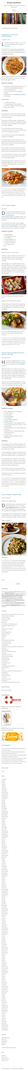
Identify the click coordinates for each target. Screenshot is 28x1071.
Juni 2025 (3, 801)
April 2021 (4, 882)
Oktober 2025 (4, 795)
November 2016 (5, 968)
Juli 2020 (3, 897)
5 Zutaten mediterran (11, 193)
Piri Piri (14, 344)
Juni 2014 (3, 1015)
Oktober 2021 (4, 873)
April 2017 (4, 960)
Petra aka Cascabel (5, 748)
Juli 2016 (3, 974)
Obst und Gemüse (17, 565)
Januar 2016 (4, 984)
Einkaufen (4, 630)
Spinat (6, 603)
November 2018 (5, 929)
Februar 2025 (4, 808)
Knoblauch (20, 597)
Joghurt (16, 596)
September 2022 (5, 855)
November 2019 (5, 910)
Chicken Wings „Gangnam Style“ (12, 494)
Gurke (12, 596)
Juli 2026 (3, 780)
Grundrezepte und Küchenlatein (8, 640)
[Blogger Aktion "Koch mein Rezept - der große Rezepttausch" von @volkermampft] (14, 729)
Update (3, 605)
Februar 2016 (4, 982)
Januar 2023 (4, 848)
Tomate (17, 603)
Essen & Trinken (21, 362)
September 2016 (5, 971)
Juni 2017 (3, 957)
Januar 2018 (4, 945)
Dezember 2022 (5, 850)
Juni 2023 (3, 840)
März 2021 (4, 884)
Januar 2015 (4, 1003)
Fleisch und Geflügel (21, 189)
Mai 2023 (3, 842)
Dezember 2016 (5, 966)
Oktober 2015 (4, 989)
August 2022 (4, 856)
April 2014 (4, 1018)
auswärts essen (5, 620)
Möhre (8, 600)
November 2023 (5, 832)
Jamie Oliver (13, 44)
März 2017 (4, 961)
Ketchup (14, 570)
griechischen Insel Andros (17, 49)
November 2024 (5, 813)
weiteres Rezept (16, 360)
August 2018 (4, 934)
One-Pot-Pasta (12, 224)
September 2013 (5, 1029)
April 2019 (4, 921)
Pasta (13, 195)
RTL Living (18, 509)
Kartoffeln (9, 597)
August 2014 (4, 1012)
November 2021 (5, 871)
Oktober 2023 (4, 834)
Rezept (14, 510)
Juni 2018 (3, 937)
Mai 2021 (3, 881)
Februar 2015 (4, 1002)
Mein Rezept (5, 481)
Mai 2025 (3, 803)
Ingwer (5, 570)
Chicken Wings (10, 342)
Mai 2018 (3, 939)
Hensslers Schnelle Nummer (7, 344)
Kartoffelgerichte (5, 645)
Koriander (7, 484)
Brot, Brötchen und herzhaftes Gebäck (9, 624)
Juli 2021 (3, 877)
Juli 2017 (3, 955)
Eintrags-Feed (4, 1057)
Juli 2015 (3, 994)
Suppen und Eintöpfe (6, 675)
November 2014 (5, 1007)
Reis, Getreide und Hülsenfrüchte (8, 602)
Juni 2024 (3, 821)
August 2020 (4, 895)
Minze (21, 598)
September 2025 (5, 797)
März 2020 (4, 903)
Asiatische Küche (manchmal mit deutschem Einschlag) (13, 614)
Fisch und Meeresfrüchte (7, 632)
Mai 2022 (3, 861)
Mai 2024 (3, 822)
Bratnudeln (22, 481)
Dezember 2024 (5, 811)
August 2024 (4, 818)
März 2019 (4, 923)
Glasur (17, 568)
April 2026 (4, 785)
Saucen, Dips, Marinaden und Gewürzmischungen (12, 670)
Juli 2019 (3, 916)
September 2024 (5, 816)
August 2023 (4, 837)
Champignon (17, 593)
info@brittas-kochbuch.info (10, 1047)
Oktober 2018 (4, 931)
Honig (3, 570)
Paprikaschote (21, 484)
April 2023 (4, 843)
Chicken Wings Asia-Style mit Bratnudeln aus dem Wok (13, 353)
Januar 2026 (4, 790)
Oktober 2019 (4, 911)
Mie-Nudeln (11, 484)
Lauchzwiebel (12, 598)
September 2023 (5, 835)
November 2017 (5, 949)
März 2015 (4, 1000)
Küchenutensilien (5, 649)
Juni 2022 (3, 860)
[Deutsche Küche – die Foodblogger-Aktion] (6, 725)
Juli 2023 (3, 839)
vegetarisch (15, 605)
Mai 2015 (3, 997)
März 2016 (4, 981)
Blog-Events (4, 622)
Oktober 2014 (4, 1008)
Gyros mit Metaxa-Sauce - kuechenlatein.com (11, 761)
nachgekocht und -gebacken (7, 192)
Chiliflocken (15, 342)
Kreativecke (4, 648)
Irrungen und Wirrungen (6, 643)
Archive (3, 771)
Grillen (3, 638)
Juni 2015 (3, 995)
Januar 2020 (4, 907)
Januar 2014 (4, 1023)
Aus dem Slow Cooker (6, 619)
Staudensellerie (11, 603)
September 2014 (5, 1010)
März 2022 (4, 864)
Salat (24, 602)
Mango (18, 598)
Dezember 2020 (5, 889)
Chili (14, 568)
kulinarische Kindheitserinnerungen (9, 651)
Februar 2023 (4, 847)
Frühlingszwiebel (14, 483)
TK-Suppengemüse (18, 195)
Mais (16, 598)
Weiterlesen (5, 557)
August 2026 (4, 779)
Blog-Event (9, 593)
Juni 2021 (3, 879)
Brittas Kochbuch (14, 3)
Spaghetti (3, 603)
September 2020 (5, 894)
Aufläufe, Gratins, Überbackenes (8, 615)
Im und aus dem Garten (6, 641)
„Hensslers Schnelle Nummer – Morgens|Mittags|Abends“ (13, 215)
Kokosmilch (4, 598)
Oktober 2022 (4, 853)
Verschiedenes (4, 680)
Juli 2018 (3, 936)
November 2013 (5, 1026)
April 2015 (4, 999)
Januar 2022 (4, 868)
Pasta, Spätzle (16, 192)
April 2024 (4, 824)
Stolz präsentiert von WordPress (17, 1068)
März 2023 (4, 845)
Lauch (7, 598)
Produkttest (4, 664)
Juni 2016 (3, 976)
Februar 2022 (4, 866)
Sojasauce (6, 571)
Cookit (3, 627)
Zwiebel (4, 606)
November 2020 (5, 890)
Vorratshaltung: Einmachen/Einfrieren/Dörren (11, 682)
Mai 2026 (3, 784)
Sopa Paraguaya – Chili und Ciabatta (9, 755)
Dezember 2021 (5, 869)
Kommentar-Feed (5, 1058)
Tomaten (22, 603)
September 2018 (5, 932)
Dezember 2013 (5, 1024)
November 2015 (5, 987)
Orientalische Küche (6, 659)
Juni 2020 (3, 898)
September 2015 (5, 991)
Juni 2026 (3, 782)
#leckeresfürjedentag (5, 591)
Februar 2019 (4, 924)
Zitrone (18, 344)
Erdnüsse (8, 483)
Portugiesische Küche (6, 662)
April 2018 (4, 940)
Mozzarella (4, 600)
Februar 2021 (4, 886)
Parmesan (4, 601)
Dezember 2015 (5, 986)
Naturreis (22, 570)
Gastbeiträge (4, 635)
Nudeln (10, 195)
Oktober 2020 (4, 892)
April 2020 (4, 902)
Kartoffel (4, 597)
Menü (14, 10)
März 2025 (4, 806)
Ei (23, 595)
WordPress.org (5, 1060)
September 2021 (5, 874)
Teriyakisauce (10, 416)
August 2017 (4, 953)
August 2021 (4, 876)
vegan (7, 605)
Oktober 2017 (4, 950)
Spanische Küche (5, 674)
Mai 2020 (3, 900)
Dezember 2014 (5, 1005)
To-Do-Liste (4, 677)
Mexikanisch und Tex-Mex (7, 654)
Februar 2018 (4, 944)
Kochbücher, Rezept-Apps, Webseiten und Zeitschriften (13, 190)
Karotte (20, 596)
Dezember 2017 (5, 947)
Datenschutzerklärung (6, 1068)
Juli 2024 (3, 819)
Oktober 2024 (4, 814)
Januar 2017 (4, 965)
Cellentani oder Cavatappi (19, 94)
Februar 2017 (4, 963)
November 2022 (5, 852)
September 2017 (5, 952)
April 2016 (4, 979)
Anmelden (4, 1055)
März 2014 (4, 1020)
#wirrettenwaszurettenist (15, 591)
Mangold (18, 570)
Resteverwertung (18, 602)
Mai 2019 (3, 919)
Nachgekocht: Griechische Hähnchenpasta (10, 35)
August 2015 (4, 992)
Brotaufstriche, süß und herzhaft (8, 625)
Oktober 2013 (4, 1028)
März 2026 (4, 787)
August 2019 (4, 915)
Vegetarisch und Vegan (6, 678)
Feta (25, 595)
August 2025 (4, 798)
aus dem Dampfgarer (6, 617)
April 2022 (4, 863)
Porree (14, 601)
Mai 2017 (3, 958)
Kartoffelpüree (15, 597)
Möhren (15, 484)
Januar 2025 (4, 810)
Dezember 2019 (5, 908)
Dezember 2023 (5, 831)
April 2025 (4, 805)
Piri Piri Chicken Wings (9, 205)
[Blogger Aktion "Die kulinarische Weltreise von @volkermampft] (14, 708)
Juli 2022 (3, 858)
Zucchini (23, 605)
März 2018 (4, 942)
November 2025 (5, 793)
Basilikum (3, 593)
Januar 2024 (4, 829)
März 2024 (4, 826)
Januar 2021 (4, 887)
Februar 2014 (4, 1021)
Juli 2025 (3, 800)
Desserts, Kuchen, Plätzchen (7, 628)
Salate (3, 669)
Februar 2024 (4, 827)
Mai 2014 (3, 1016)
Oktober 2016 (4, 970)
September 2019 (5, 913)
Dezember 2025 (5, 792)
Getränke (3, 636)
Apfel (24, 591)
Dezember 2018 (5, 928)
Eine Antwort (4, 208)
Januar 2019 (4, 926)
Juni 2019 (3, 918)
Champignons (23, 593)
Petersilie (11, 601)
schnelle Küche (16, 341)
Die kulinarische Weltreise (12, 595)
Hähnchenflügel (19, 193)
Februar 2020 (4, 905)
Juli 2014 (3, 1013)
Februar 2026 (4, 789)
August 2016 (4, 973)
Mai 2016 (3, 978)
